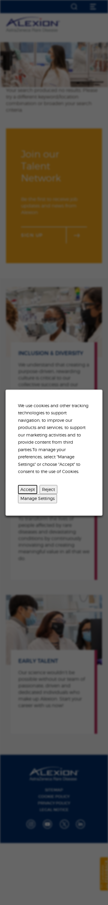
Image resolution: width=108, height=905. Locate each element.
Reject (48, 489)
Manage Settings (37, 498)
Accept (27, 489)
